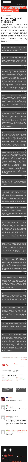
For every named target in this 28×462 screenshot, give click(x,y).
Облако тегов (5, 458)
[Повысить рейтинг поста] (3, 365)
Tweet (15, 363)
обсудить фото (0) (24, 52)
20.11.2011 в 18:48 (9, 407)
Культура (3, 15)
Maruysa (10, 397)
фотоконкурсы (24, 359)
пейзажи (21, 357)
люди (17, 357)
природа (25, 357)
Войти (5, 456)
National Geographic (7, 357)
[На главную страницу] (5, 450)
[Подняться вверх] (10, 450)
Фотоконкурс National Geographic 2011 (20, 389)
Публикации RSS (8, 454)
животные (13, 357)
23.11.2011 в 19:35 (9, 417)
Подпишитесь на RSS (7, 370)
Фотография (8, 15)
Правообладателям (16, 461)
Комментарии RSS (8, 455)
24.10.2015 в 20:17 (9, 433)
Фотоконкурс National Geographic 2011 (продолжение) (7, 389)
